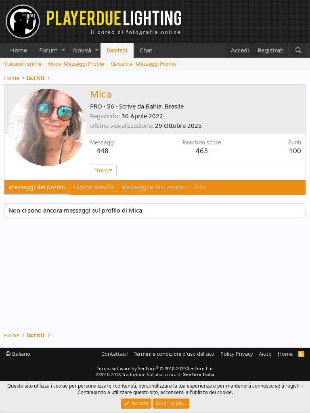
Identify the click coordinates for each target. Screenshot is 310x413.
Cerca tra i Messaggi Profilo (143, 63)
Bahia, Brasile (165, 106)
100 (295, 150)
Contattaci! (114, 353)
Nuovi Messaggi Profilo (76, 63)
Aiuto (265, 353)
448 (102, 150)
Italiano (20, 353)
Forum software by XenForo (155, 368)
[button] (63, 50)
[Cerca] (298, 50)
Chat (146, 50)
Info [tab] (199, 187)
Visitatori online (23, 63)
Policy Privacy (236, 353)
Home (18, 50)
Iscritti (117, 50)
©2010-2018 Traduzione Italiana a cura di (155, 374)
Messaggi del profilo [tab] (36, 187)
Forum (48, 50)
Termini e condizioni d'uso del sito (174, 353)
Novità (82, 50)
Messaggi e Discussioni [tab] (153, 187)
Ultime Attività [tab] (93, 187)
